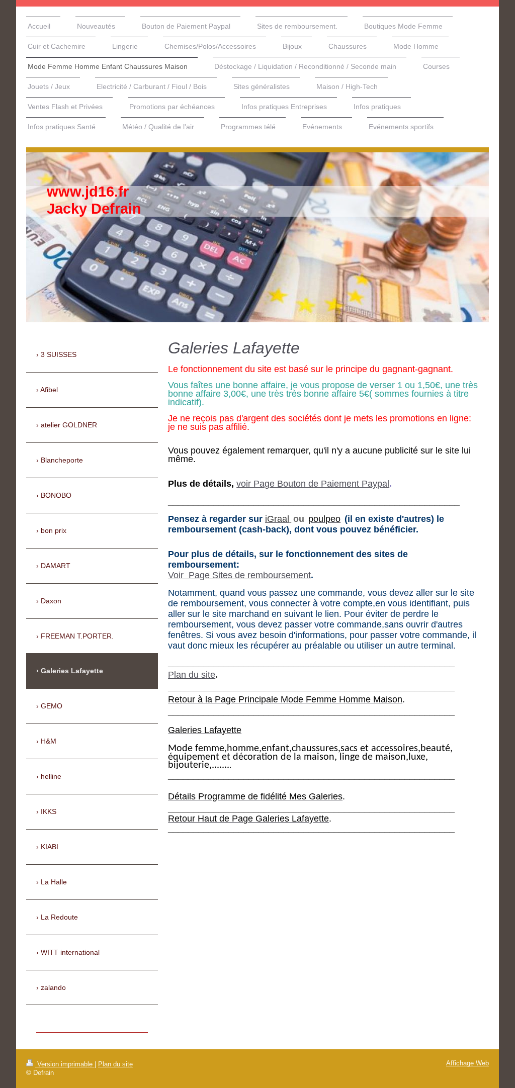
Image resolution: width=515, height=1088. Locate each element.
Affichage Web (467, 1063)
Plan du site (191, 675)
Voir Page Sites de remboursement (239, 575)
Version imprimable (65, 1064)
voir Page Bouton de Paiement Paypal (312, 484)
